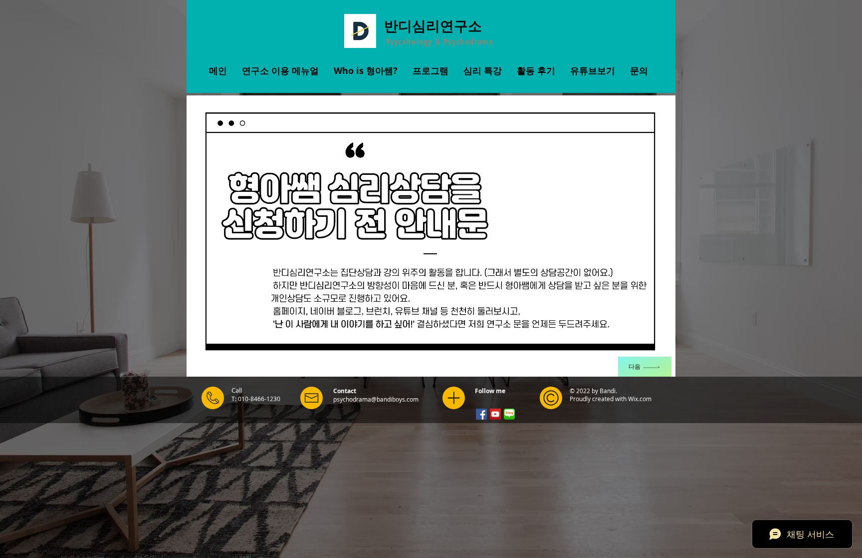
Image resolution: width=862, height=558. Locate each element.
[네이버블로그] (509, 414)
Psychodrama (468, 41)
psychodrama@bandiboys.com (376, 399)
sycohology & (416, 41)
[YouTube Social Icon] (495, 414)
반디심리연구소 (433, 25)
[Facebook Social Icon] (481, 414)
